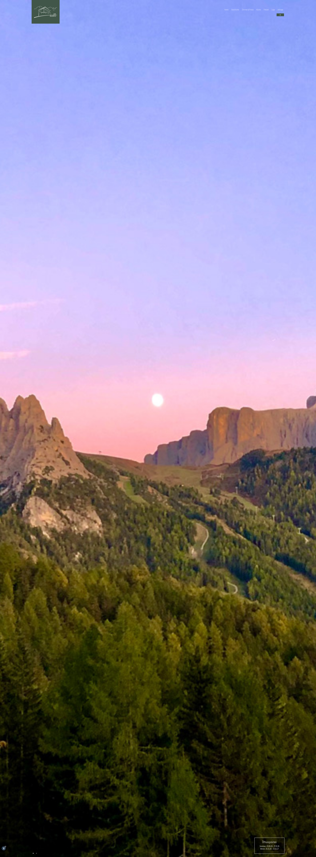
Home (226, 9)
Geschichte (235, 9)
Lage (273, 9)
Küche (258, 9)
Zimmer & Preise (248, 9)
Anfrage (280, 9)
